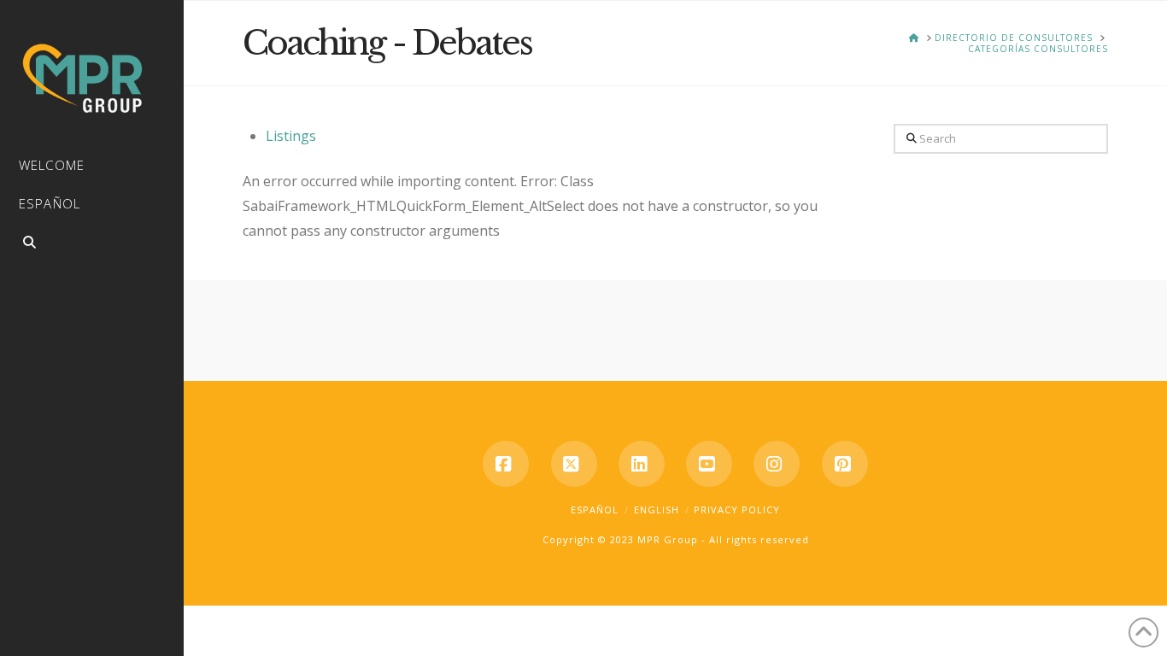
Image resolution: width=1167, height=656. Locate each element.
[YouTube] (709, 464)
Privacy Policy (737, 509)
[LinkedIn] (642, 464)
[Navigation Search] (92, 245)
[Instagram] (777, 464)
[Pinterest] (845, 464)
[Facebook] (506, 464)
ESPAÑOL (595, 509)
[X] (574, 464)
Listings (291, 135)
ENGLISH (656, 509)
